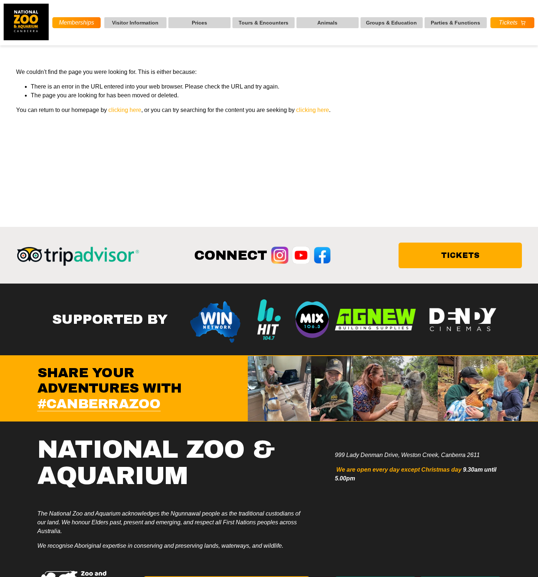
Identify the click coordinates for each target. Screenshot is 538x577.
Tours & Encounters (263, 23)
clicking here (124, 110)
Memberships (76, 22)
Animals (327, 23)
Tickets (508, 22)
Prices (199, 23)
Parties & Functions (455, 23)
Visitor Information (135, 23)
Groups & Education (391, 23)
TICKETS (460, 255)
